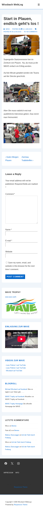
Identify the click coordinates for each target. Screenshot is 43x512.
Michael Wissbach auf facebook (16, 389)
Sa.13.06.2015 (16, 32)
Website (8, 252)
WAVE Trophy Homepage (14, 404)
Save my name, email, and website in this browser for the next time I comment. (20, 266)
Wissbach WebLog (12, 4)
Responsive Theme (20, 487)
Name (8, 230)
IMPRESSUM (8, 473)
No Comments (31, 32)
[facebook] (6, 463)
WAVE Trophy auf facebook (14, 396)
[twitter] (12, 463)
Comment (10, 194)
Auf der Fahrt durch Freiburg (21, 442)
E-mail (8, 241)
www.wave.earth (10, 297)
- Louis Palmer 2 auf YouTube (15, 368)
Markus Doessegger (12, 435)
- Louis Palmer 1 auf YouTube (15, 365)
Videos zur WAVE (15, 360)
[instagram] (18, 463)
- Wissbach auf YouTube (13, 371)
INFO (17, 473)
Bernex (14, 426)
